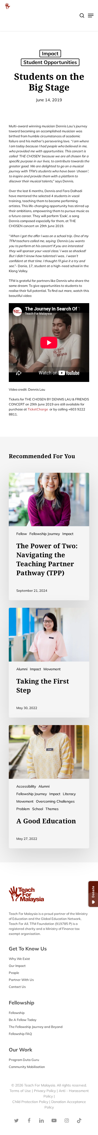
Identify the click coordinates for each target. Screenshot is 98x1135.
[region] (49, 45)
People (14, 973)
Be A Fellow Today (22, 1020)
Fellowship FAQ (20, 1034)
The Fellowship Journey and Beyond (36, 1027)
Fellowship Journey (44, 533)
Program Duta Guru (24, 1060)
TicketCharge (38, 409)
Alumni (21, 669)
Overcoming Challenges (55, 801)
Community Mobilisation (27, 1067)
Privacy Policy (45, 1090)
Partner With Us (21, 980)
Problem (23, 809)
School (37, 809)
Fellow (21, 533)
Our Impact (17, 966)
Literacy (69, 794)
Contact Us (17, 987)
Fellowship (17, 1013)
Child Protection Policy (30, 1101)
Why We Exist (19, 959)
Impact (67, 533)
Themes (52, 809)
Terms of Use (20, 1090)
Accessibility (26, 786)
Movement (52, 669)
